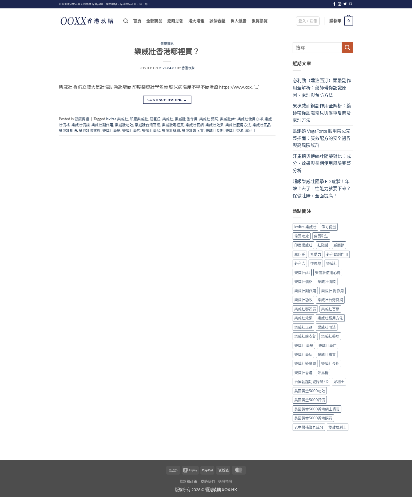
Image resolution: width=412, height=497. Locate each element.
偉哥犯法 (321, 236)
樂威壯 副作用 (186, 119)
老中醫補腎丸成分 (308, 427)
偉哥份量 (328, 227)
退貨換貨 (260, 21)
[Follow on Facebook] (334, 4)
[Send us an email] (350, 4)
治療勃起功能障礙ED (311, 381)
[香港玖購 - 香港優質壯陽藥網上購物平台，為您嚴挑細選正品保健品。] (87, 21)
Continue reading (167, 100)
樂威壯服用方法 (238, 124)
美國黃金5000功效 (309, 391)
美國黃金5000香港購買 (313, 418)
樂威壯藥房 (151, 130)
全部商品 (154, 21)
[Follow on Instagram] (339, 4)
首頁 (137, 21)
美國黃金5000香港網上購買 (317, 409)
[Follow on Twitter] (345, 4)
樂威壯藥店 (131, 130)
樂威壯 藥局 (208, 119)
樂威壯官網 (195, 124)
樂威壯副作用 (102, 124)
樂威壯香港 (234, 130)
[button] (308, 21)
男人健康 (239, 21)
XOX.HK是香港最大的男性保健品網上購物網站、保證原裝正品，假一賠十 (105, 4)
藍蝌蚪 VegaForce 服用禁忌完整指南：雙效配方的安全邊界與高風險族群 (322, 138)
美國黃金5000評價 (309, 399)
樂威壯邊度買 (193, 130)
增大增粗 (196, 21)
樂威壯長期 (214, 130)
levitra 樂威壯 (117, 119)
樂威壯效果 (214, 124)
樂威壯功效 (124, 124)
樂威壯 (167, 119)
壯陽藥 (323, 245)
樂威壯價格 (303, 281)
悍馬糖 (315, 263)
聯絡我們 (208, 481)
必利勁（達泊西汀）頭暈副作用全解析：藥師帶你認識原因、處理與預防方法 (322, 87)
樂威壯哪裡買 (173, 124)
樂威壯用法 (68, 130)
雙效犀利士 (337, 427)
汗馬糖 (323, 372)
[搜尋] (125, 21)
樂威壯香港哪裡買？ (167, 51)
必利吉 (299, 263)
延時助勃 (175, 21)
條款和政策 (188, 481)
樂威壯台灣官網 (147, 124)
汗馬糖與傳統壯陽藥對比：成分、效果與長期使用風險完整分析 (322, 163)
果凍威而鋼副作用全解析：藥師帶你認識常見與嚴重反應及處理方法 (322, 112)
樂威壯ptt (228, 119)
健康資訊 (167, 43)
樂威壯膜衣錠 (90, 130)
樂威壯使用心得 (250, 119)
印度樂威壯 (139, 119)
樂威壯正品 (262, 124)
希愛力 (315, 254)
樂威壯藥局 (111, 130)
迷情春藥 (217, 21)
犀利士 (250, 130)
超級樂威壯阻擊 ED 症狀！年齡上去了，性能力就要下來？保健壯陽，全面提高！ (322, 188)
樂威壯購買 (171, 130)
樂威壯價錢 (80, 124)
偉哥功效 (301, 236)
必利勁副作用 (337, 254)
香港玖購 (188, 68)
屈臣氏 (155, 119)
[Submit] (347, 47)
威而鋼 (339, 245)
